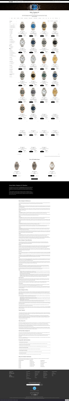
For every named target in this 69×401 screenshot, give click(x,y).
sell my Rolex (24, 337)
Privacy (31, 393)
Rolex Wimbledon (42, 364)
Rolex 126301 (20, 212)
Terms (33, 393)
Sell (24, 52)
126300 (12, 30)
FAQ (35, 376)
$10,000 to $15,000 (13, 26)
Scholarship (36, 377)
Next (59, 18)
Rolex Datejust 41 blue (28, 259)
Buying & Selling (45, 371)
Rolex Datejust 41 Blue (32, 361)
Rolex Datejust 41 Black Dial (32, 362)
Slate (11, 45)
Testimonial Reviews (45, 377)
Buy (20, 52)
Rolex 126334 (20, 234)
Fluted (12, 67)
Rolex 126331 (20, 364)
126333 (12, 33)
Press (26, 376)
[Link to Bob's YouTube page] (35, 394)
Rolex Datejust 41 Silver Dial (32, 365)
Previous (9, 18)
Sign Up (57, 0)
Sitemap (35, 393)
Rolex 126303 (20, 217)
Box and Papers (13, 52)
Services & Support (37, 371)
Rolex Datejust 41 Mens (43, 366)
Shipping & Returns (54, 371)
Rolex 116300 (20, 365)
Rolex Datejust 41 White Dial (32, 364)
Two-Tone (12, 63)
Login (59, 0)
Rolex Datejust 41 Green (32, 363)
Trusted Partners (27, 377)
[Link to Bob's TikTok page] (37, 394)
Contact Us (53, 0)
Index (12, 70)
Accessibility (37, 393)
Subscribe (41, 384)
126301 (12, 32)
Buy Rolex (33, 16)
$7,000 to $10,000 (13, 25)
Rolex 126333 (20, 363)
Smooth (12, 66)
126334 (12, 31)
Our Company (28, 371)
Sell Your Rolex (35, 16)
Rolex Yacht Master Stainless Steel (44, 362)
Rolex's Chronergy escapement (34, 285)
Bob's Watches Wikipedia (28, 378)
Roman (12, 71)
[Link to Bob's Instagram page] (34, 394)
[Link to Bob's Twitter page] (31, 394)
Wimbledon (12, 46)
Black (11, 48)
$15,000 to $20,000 (13, 27)
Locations (56, 0)
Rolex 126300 (20, 362)
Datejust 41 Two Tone (42, 361)
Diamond (12, 47)
